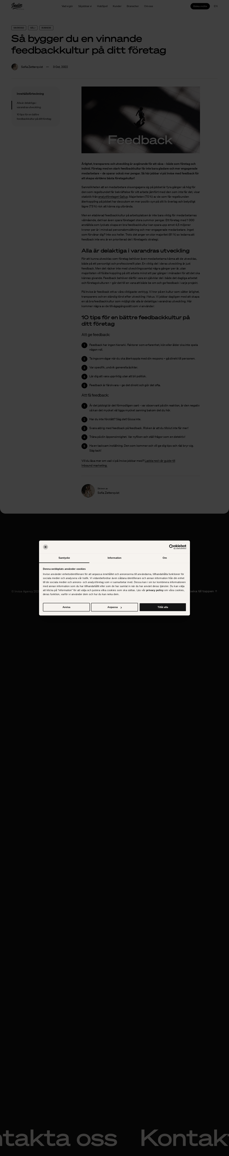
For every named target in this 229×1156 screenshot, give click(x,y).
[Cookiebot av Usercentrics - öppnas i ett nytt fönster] (171, 546)
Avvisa (66, 607)
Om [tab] (165, 558)
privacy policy (155, 590)
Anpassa (112, 607)
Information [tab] (114, 558)
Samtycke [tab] (64, 558)
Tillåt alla (163, 607)
